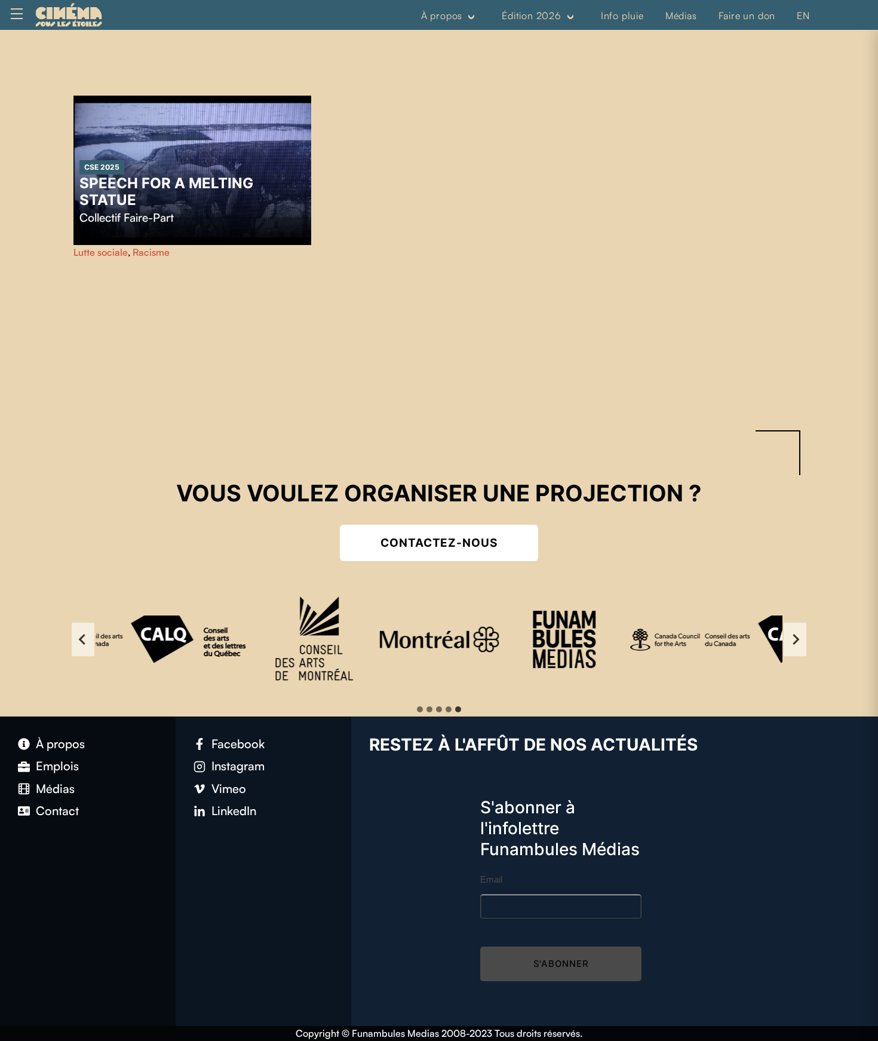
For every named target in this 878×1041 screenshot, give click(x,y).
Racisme (151, 252)
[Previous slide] (83, 640)
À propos (441, 16)
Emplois (57, 765)
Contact (57, 810)
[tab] (420, 709)
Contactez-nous (439, 543)
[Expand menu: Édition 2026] (570, 16)
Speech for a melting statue (166, 191)
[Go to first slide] (795, 640)
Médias (681, 16)
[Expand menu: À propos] (471, 16)
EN (803, 16)
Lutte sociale (100, 252)
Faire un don (747, 16)
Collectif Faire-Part (126, 217)
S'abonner (561, 963)
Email (491, 879)
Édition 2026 (531, 16)
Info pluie (622, 16)
